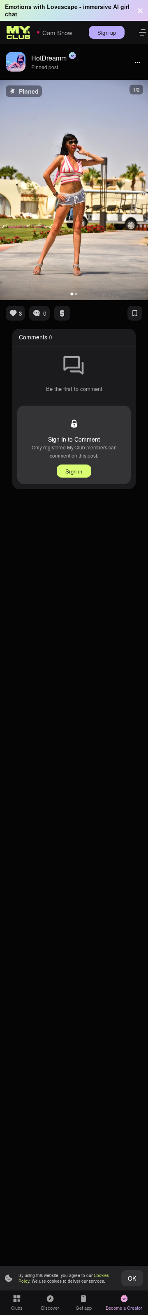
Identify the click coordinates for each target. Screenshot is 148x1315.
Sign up (106, 32)
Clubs (17, 1307)
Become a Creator (124, 1307)
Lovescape (62, 6)
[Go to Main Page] (18, 32)
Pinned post (44, 66)
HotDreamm (49, 58)
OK (132, 1278)
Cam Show (57, 32)
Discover (50, 1307)
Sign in (73, 471)
